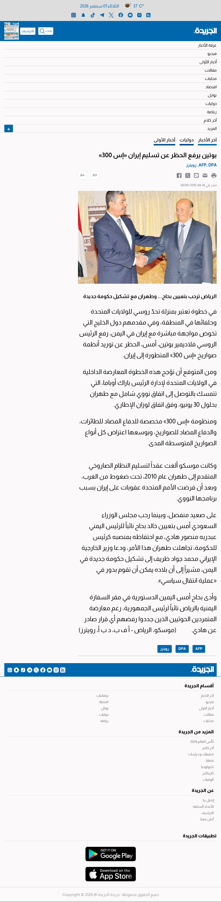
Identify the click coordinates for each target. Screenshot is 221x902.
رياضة (212, 112)
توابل (212, 95)
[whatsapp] (73, 14)
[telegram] (102, 14)
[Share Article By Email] (205, 175)
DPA (182, 649)
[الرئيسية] (205, 30)
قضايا (210, 761)
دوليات (211, 103)
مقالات (211, 70)
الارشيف (28, 31)
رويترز (164, 649)
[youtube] (130, 14)
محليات (211, 78)
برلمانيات (102, 696)
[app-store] (110, 871)
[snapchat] (83, 14)
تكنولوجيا (207, 767)
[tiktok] (92, 14)
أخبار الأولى (208, 62)
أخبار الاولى (206, 708)
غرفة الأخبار (207, 45)
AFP (198, 649)
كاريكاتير (208, 773)
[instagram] (139, 14)
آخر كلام (210, 120)
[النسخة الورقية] (11, 31)
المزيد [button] (212, 128)
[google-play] (110, 851)
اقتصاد (211, 87)
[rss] (148, 14)
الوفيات (208, 780)
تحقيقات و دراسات (201, 754)
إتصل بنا (208, 800)
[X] (111, 14)
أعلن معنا (207, 819)
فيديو (212, 53)
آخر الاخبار (207, 696)
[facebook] (120, 14)
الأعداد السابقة (203, 807)
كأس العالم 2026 (202, 742)
